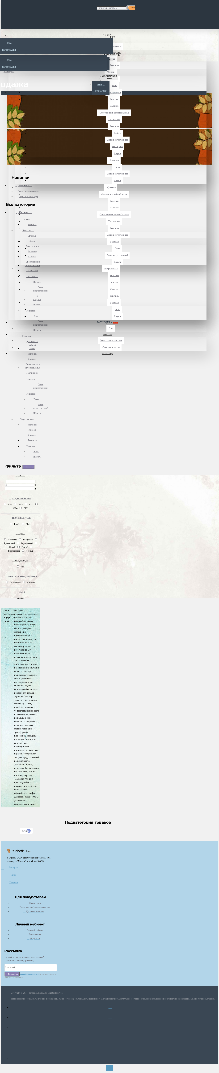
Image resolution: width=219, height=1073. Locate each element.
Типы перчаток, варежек (21, 576)
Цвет (21, 533)
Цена (21, 475)
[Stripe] (110, 1057)
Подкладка (21, 560)
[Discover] (110, 1037)
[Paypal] (110, 1047)
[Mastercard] (110, 1017)
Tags (21, 592)
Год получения (21, 498)
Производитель (21, 518)
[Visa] (110, 1007)
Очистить (29, 466)
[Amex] (110, 1027)
